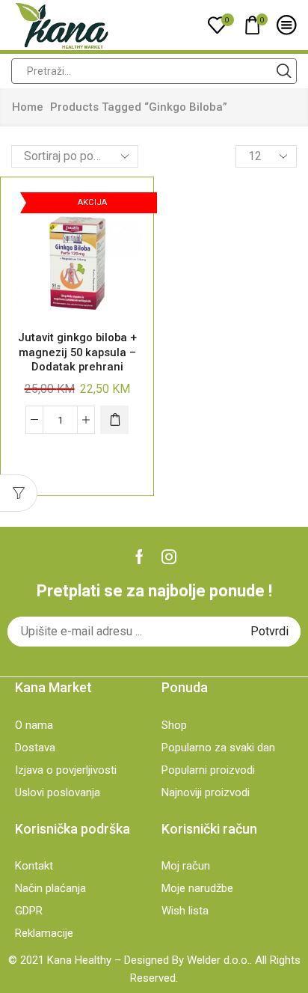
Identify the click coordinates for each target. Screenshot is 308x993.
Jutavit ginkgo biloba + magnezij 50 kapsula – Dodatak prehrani (77, 352)
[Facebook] (139, 556)
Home (27, 107)
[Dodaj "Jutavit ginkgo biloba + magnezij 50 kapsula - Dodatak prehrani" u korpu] (114, 420)
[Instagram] (168, 556)
